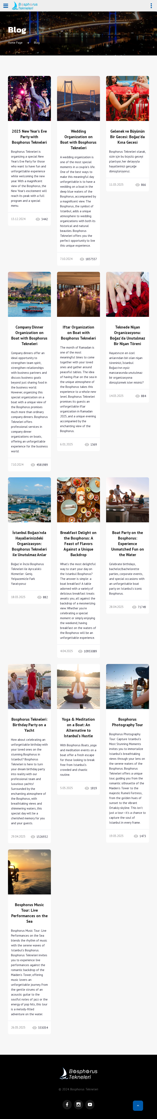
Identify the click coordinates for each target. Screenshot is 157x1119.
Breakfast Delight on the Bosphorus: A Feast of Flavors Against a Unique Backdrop (78, 543)
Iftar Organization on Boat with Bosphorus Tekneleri (78, 333)
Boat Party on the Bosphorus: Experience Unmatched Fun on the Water (127, 543)
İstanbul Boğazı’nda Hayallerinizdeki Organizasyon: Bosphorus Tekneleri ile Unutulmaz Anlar (29, 543)
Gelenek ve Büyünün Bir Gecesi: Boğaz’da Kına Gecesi (127, 137)
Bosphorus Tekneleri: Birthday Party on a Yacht (29, 725)
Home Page (15, 42)
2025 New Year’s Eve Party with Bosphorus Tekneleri (29, 137)
